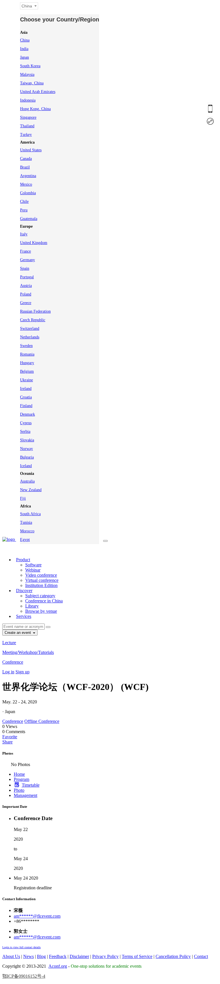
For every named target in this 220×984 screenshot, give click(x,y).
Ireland (26, 388)
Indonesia (28, 100)
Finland (26, 406)
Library (32, 606)
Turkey (26, 134)
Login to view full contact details (21, 947)
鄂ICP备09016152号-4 (23, 976)
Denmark (27, 414)
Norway (26, 449)
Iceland (26, 466)
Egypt (25, 539)
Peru (24, 210)
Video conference (41, 575)
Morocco (27, 531)
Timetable (31, 785)
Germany (27, 260)
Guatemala (28, 219)
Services (23, 616)
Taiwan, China (32, 83)
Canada (26, 158)
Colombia (28, 193)
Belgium (27, 371)
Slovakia (27, 440)
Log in (8, 671)
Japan (24, 57)
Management (25, 795)
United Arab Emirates (37, 92)
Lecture (9, 642)
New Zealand (31, 490)
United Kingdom (33, 243)
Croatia (26, 397)
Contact (201, 956)
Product (23, 559)
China (25, 40)
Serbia (25, 431)
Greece (25, 303)
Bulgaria (27, 457)
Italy (24, 234)
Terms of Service (137, 956)
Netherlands (29, 337)
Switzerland (29, 328)
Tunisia (26, 522)
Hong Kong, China (35, 109)
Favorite (9, 736)
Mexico (26, 184)
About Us (11, 956)
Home (19, 774)
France (25, 251)
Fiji (23, 498)
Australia (27, 481)
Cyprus (26, 423)
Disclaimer (79, 956)
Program (21, 779)
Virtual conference (41, 580)
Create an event (18, 632)
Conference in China (44, 600)
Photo (19, 790)
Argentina (28, 176)
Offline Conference (41, 721)
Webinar (32, 570)
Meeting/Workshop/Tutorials (28, 652)
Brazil (25, 167)
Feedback (57, 956)
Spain (24, 268)
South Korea (30, 66)
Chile (24, 201)
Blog (41, 956)
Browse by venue (41, 611)
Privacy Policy (105, 956)
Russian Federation (35, 311)
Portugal (27, 277)
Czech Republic (32, 320)
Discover (24, 590)
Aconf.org (57, 966)
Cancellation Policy (173, 956)
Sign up (22, 671)
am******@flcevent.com (37, 916)
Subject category (40, 595)
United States (31, 150)
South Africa (30, 514)
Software (33, 564)
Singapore (28, 117)
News (28, 956)
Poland (25, 294)
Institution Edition (41, 585)
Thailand (27, 126)
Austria (26, 285)
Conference (12, 662)
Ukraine (26, 380)
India (24, 49)
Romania (27, 354)
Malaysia (27, 74)
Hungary (27, 363)
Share (7, 741)
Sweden (26, 346)
